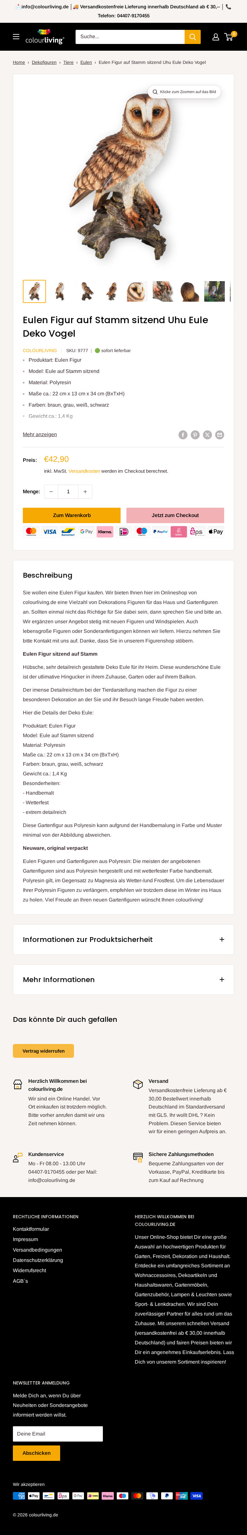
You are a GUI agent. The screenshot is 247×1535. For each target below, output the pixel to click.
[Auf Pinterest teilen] (195, 434)
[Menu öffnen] (16, 36)
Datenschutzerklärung (38, 1260)
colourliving (40, 350)
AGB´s (20, 1281)
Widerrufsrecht (29, 1270)
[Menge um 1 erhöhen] (85, 491)
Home (19, 62)
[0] (229, 37)
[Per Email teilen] (219, 434)
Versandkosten (84, 471)
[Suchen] (193, 37)
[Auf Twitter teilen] (207, 434)
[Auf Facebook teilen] (183, 434)
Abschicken (36, 1453)
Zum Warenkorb (72, 515)
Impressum (25, 1239)
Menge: (31, 491)
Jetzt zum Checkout (175, 515)
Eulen (86, 62)
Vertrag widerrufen (44, 1051)
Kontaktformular (31, 1229)
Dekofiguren (44, 62)
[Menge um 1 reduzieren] (51, 491)
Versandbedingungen (37, 1250)
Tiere (68, 62)
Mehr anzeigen (40, 434)
